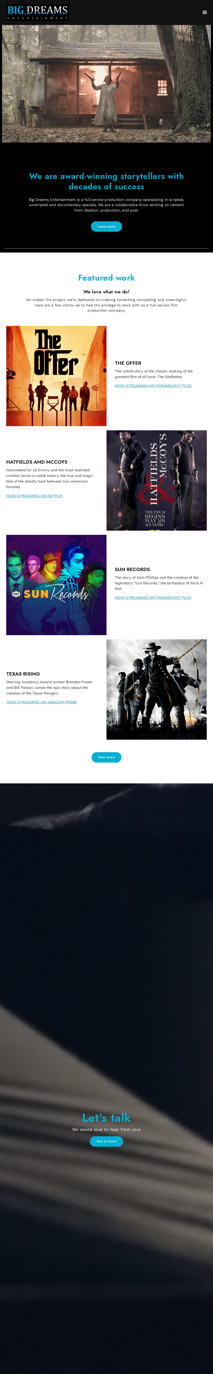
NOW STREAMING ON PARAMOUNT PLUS (153, 385)
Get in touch (106, 1141)
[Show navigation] (204, 12)
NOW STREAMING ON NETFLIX (34, 495)
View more (106, 757)
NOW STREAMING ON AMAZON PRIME (41, 702)
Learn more (106, 226)
